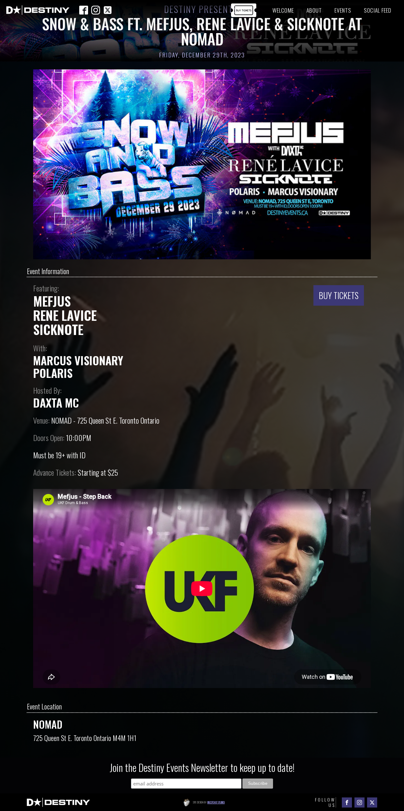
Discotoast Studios (216, 802)
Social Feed (377, 10)
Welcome (283, 10)
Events (343, 10)
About (314, 10)
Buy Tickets (339, 295)
